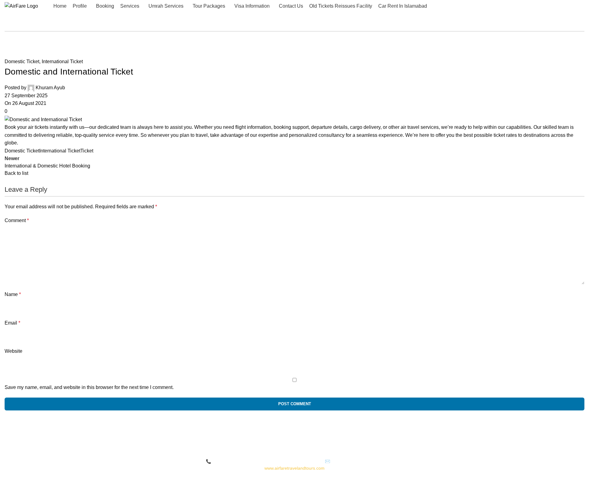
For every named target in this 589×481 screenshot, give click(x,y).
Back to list (16, 173)
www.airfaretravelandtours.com (294, 468)
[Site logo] (21, 5)
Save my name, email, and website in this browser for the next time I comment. (89, 387)
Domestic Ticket (42, 41)
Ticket (86, 150)
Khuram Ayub (50, 87)
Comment (17, 220)
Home (11, 41)
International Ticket (62, 61)
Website (13, 351)
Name (13, 294)
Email (12, 322)
